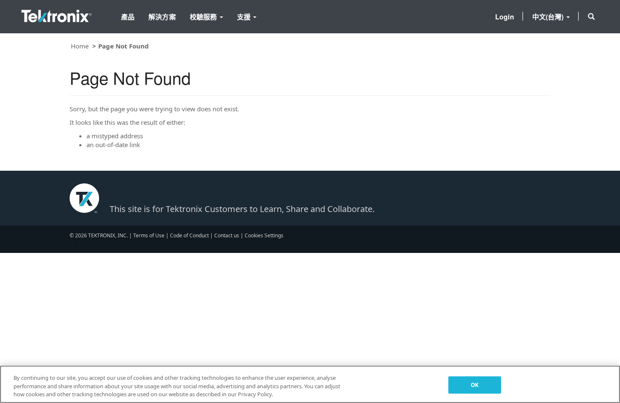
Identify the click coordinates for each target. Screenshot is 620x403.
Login (504, 16)
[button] (591, 16)
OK (475, 384)
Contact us (226, 235)
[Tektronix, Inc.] (56, 14)
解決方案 (162, 16)
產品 (128, 16)
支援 (244, 16)
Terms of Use (148, 235)
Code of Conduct (189, 235)
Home (80, 46)
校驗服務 (204, 16)
